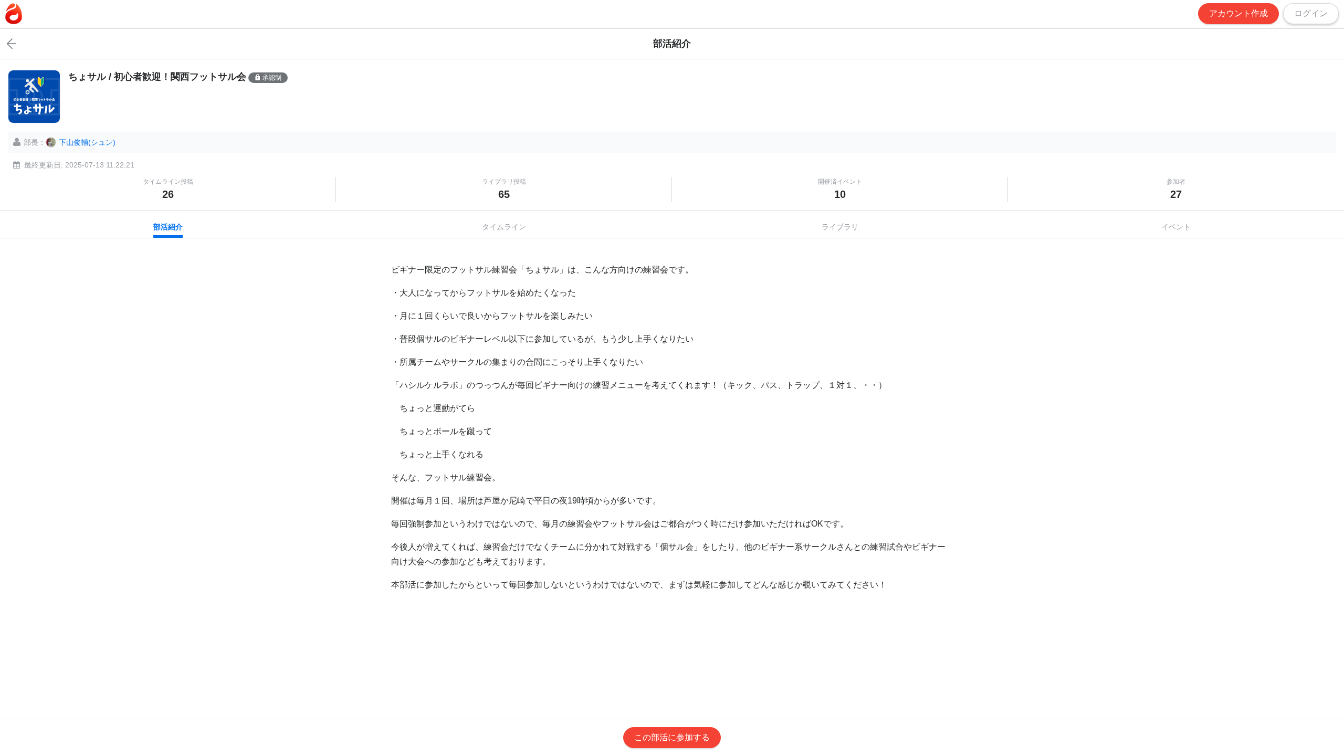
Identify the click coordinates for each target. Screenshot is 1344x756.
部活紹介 (168, 227)
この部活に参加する (672, 737)
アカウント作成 (1238, 13)
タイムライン (504, 227)
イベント (1176, 227)
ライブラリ (840, 227)
